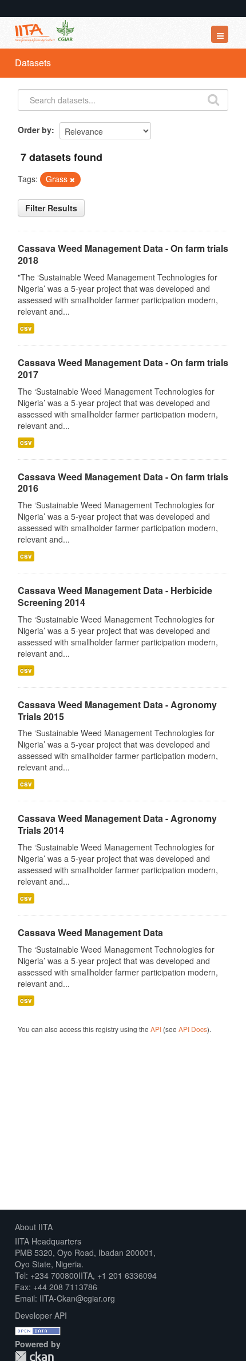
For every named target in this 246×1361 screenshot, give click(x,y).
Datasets (33, 62)
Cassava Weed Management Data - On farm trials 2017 (123, 368)
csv (26, 328)
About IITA (34, 1226)
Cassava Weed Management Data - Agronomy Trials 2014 (117, 824)
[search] (213, 99)
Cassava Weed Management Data (90, 932)
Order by (34, 129)
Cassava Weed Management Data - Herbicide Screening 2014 (115, 596)
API (155, 1029)
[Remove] (72, 179)
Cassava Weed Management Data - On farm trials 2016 (123, 482)
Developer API (41, 1315)
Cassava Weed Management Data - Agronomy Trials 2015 (117, 710)
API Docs (192, 1029)
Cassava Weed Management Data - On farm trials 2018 (123, 254)
